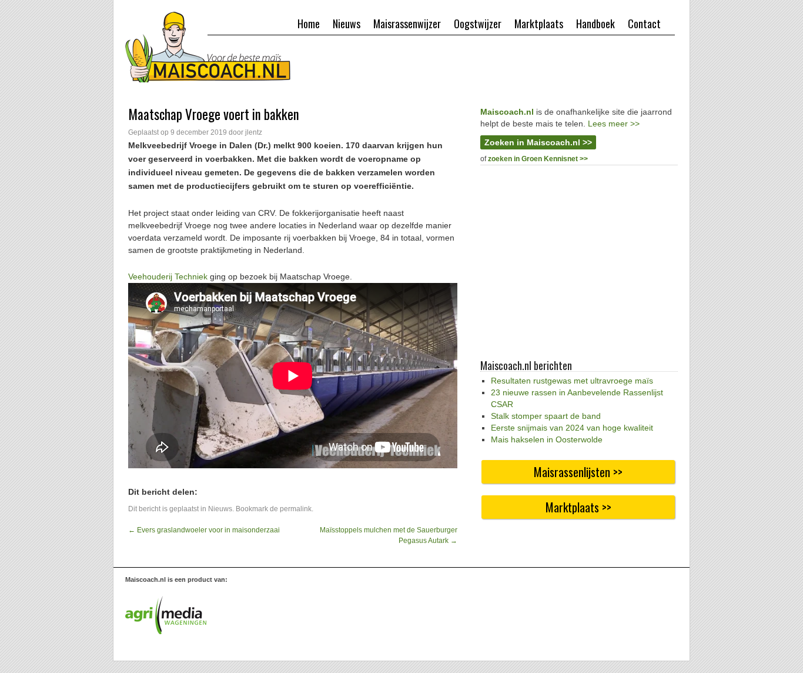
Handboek (595, 23)
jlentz (253, 132)
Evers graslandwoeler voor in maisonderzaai (204, 530)
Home (308, 23)
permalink (296, 509)
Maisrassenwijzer (407, 23)
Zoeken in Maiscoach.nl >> (538, 142)
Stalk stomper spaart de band (546, 416)
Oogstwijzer (477, 23)
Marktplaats (538, 23)
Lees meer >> (614, 123)
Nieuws (346, 23)
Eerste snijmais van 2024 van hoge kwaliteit (572, 427)
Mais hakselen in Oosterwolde (547, 439)
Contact (644, 23)
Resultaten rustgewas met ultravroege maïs (572, 380)
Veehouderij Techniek (168, 276)
